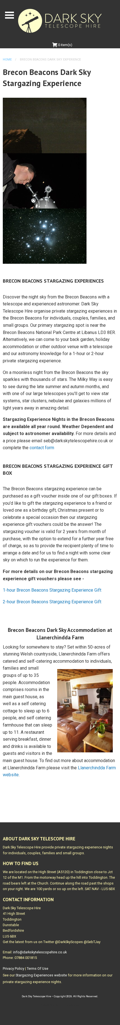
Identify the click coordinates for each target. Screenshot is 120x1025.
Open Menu (9, 15)
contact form (42, 447)
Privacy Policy (13, 968)
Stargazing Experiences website (41, 975)
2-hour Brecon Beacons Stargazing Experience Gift (52, 601)
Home (7, 59)
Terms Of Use (37, 968)
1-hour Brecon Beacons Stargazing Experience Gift (52, 590)
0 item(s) (64, 45)
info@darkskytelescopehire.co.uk (40, 952)
